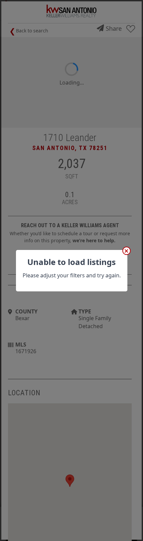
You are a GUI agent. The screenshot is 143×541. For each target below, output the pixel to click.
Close (126, 251)
